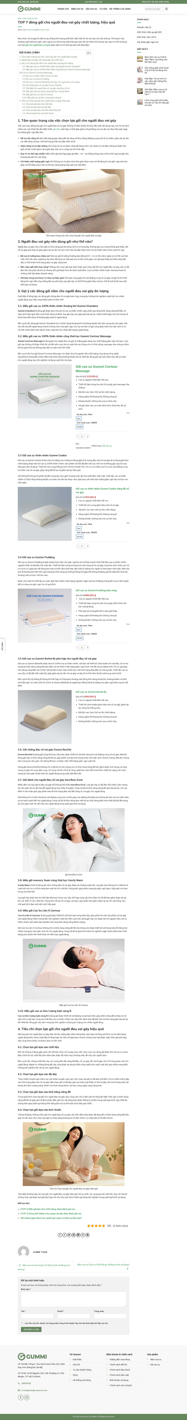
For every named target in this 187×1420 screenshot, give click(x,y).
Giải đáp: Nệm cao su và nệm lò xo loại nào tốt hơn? (156, 91)
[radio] (78, 419)
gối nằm (56, 129)
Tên (23, 1311)
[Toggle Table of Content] (87, 53)
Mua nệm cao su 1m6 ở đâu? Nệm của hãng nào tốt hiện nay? (156, 59)
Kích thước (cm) (83, 423)
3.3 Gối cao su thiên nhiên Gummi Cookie (40, 76)
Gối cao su (91, 9)
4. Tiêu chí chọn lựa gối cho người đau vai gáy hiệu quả (44, 100)
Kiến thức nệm (144, 37)
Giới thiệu (77, 1359)
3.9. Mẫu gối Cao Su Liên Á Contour (37, 94)
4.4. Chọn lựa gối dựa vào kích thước (38, 113)
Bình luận (26, 1289)
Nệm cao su (77, 9)
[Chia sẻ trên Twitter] (69, 1235)
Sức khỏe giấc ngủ (145, 42)
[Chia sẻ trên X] (64, 1235)
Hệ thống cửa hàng (120, 9)
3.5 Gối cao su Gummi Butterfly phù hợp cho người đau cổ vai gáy (51, 82)
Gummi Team (44, 30)
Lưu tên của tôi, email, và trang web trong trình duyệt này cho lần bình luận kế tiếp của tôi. (66, 1323)
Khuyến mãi (142, 27)
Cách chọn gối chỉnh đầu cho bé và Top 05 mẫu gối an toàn (157, 102)
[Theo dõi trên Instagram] (27, 1397)
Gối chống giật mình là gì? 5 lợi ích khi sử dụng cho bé (157, 70)
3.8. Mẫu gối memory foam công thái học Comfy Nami (45, 91)
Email (60, 1311)
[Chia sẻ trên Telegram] (87, 1235)
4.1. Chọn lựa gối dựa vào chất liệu (37, 104)
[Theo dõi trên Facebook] (21, 1397)
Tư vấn (103, 9)
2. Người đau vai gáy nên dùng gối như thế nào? (41, 60)
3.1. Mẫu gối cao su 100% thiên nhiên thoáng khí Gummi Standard (51, 66)
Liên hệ (76, 1364)
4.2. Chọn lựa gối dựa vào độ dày (36, 107)
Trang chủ (63, 9)
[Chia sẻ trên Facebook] (60, 1235)
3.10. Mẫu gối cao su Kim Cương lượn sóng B (41, 97)
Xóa (128, 413)
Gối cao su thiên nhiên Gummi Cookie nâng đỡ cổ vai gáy (102, 490)
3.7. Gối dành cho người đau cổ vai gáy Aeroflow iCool (45, 88)
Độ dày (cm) (82, 414)
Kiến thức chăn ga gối (27, 18)
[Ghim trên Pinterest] (74, 1235)
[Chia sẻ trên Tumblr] (83, 1235)
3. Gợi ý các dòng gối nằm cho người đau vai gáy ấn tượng (46, 63)
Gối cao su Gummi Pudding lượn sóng (96, 590)
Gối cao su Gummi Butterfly (91, 691)
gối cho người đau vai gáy (37, 45)
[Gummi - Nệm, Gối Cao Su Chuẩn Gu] (29, 9)
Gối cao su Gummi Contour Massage (35, 72)
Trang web (99, 1311)
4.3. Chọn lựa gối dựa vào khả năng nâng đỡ (41, 110)
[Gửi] (166, 9)
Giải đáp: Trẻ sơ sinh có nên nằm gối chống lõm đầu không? (156, 81)
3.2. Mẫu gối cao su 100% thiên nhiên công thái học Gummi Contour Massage (56, 69)
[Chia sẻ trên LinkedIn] (78, 1235)
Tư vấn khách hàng (82, 1369)
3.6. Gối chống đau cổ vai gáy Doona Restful (41, 85)
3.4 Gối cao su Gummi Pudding (35, 79)
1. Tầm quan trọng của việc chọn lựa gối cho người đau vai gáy (48, 56)
